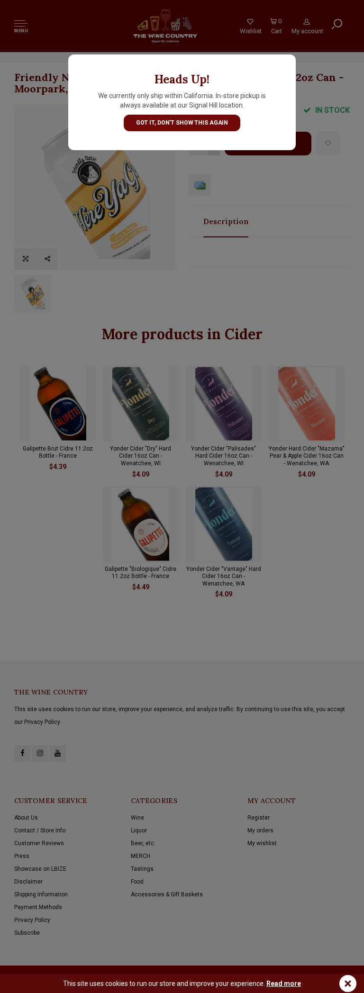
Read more (283, 983)
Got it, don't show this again (182, 122)
